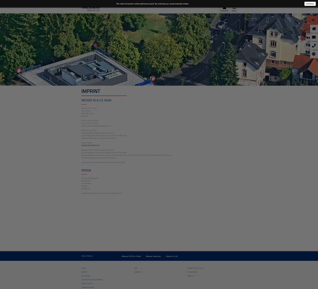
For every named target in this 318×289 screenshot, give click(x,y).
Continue (310, 4)
